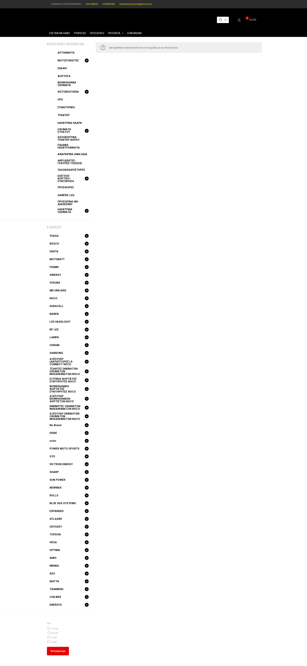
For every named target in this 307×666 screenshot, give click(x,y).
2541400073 (92, 4)
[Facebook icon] (249, 4)
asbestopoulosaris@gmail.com (135, 4)
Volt (49, 623)
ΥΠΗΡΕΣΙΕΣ (80, 33)
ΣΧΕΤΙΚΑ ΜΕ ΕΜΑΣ (59, 33)
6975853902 (109, 4)
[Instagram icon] (254, 4)
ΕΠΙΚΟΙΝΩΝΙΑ (134, 33)
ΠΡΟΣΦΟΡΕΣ (97, 33)
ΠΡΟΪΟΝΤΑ (114, 33)
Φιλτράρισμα (57, 651)
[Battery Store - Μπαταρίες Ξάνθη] (129, 19)
